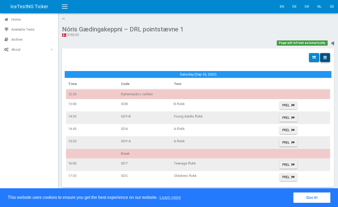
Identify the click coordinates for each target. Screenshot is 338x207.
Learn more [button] (170, 197)
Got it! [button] (312, 197)
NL (319, 6)
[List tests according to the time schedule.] (325, 57)
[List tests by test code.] (314, 57)
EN (282, 6)
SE (332, 6)
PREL (286, 105)
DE (294, 6)
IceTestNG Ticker (29, 6)
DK (307, 6)
